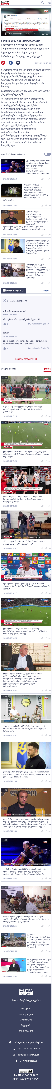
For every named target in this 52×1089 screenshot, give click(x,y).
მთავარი (26, 1008)
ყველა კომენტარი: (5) (26, 358)
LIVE (47, 1085)
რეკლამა (26, 1025)
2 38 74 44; (22, 1048)
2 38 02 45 (34, 1048)
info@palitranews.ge (28, 1054)
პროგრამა (26, 1019)
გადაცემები (26, 1014)
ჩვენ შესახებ (26, 1030)
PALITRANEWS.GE (23, 1075)
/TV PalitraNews (28, 1060)
